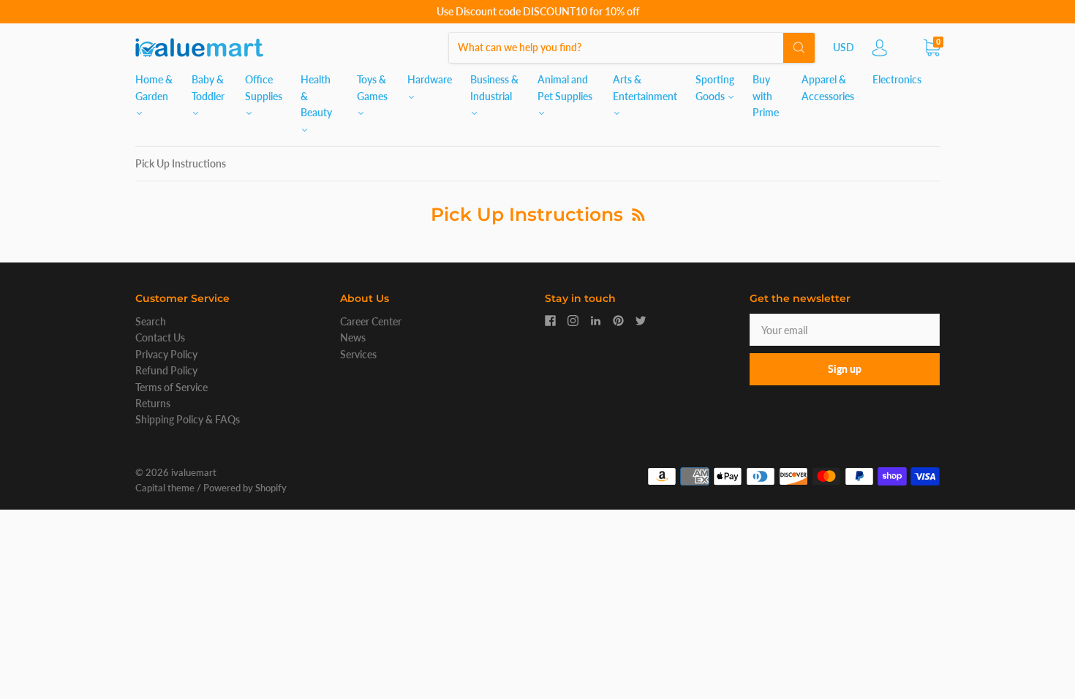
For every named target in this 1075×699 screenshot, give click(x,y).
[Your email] (845, 330)
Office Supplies (263, 87)
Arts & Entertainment (645, 87)
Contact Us (160, 337)
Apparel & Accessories (827, 87)
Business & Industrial (494, 87)
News (353, 337)
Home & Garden (154, 87)
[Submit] (799, 47)
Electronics (896, 79)
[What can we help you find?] (632, 47)
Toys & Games (372, 87)
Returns (152, 403)
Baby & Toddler (208, 87)
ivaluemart (193, 472)
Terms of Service (171, 387)
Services (358, 354)
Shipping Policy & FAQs (187, 419)
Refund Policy (166, 370)
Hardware (429, 79)
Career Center (370, 321)
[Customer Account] (879, 51)
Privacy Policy (166, 354)
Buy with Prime (765, 95)
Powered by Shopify (245, 488)
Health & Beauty (316, 95)
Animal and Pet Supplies (565, 87)
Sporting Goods (714, 87)
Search (150, 321)
